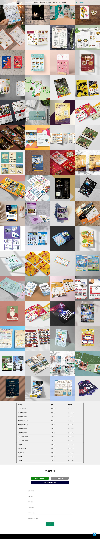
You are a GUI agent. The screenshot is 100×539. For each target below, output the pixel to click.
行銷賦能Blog (56, 2)
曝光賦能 (42, 2)
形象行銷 (36, 2)
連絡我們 (64, 2)
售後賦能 (48, 2)
